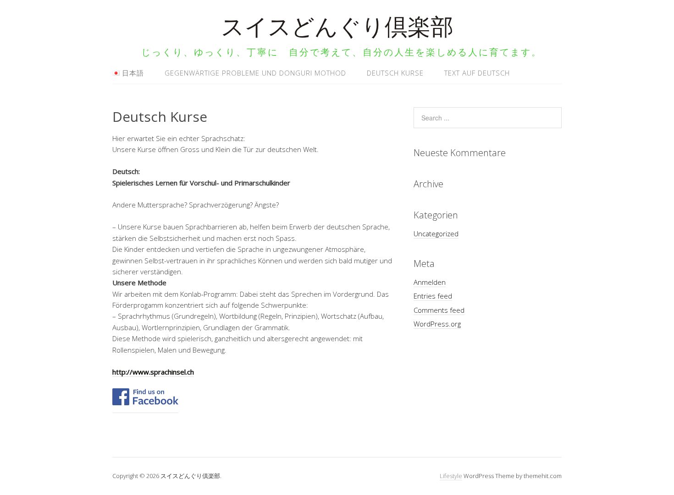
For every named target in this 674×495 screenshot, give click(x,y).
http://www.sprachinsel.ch (153, 371)
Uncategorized (436, 233)
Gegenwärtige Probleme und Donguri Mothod (255, 72)
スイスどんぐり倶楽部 (337, 29)
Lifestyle (451, 476)
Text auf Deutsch (477, 72)
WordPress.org (437, 323)
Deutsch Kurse (395, 72)
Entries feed (433, 295)
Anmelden (430, 282)
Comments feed (439, 310)
